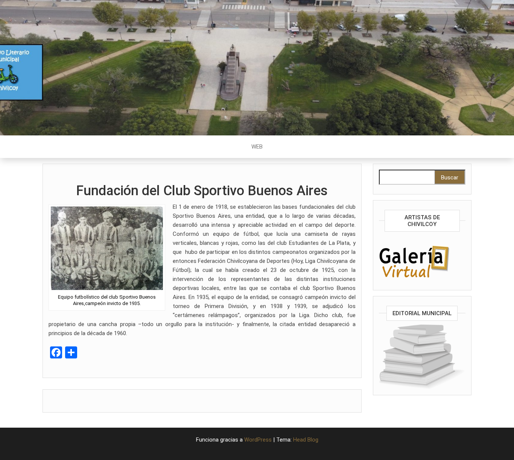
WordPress (258, 439)
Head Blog (305, 439)
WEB (257, 146)
